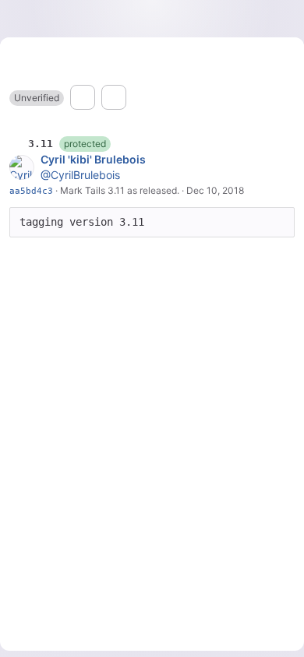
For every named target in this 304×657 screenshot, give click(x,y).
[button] (36, 98)
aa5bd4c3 (31, 190)
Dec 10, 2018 (215, 190)
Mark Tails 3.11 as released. (119, 190)
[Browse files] (82, 97)
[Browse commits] (113, 97)
